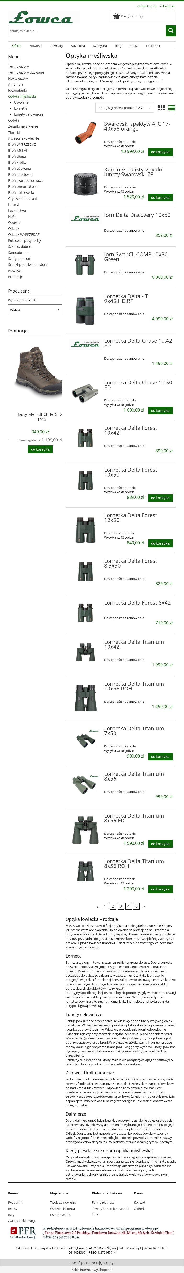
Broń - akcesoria (21, 192)
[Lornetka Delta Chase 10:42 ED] (85, 344)
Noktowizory (18, 78)
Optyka (13, 120)
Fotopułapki (17, 90)
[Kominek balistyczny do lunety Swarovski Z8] (85, 184)
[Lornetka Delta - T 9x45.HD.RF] (85, 310)
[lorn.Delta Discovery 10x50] (85, 218)
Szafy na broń (19, 258)
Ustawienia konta (62, 1208)
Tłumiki (14, 132)
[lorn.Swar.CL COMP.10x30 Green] (85, 264)
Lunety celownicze (28, 114)
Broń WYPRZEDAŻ (22, 144)
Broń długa (17, 156)
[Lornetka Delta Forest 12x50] (85, 529)
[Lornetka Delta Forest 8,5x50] (85, 571)
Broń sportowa (20, 174)
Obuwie (14, 222)
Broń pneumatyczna (24, 186)
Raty (11, 1214)
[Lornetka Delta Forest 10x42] (85, 438)
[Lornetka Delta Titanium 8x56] (85, 784)
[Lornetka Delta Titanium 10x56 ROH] (85, 698)
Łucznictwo (17, 210)
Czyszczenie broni (22, 198)
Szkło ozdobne (19, 246)
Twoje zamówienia (63, 1202)
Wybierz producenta (22, 300)
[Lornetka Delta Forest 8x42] (85, 613)
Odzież (13, 228)
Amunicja (15, 84)
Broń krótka (17, 162)
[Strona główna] (44, 16)
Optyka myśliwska (22, 96)
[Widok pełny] (171, 107)
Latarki (13, 204)
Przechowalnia (60, 1214)
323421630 (151, 1248)
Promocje (15, 276)
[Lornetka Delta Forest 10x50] (85, 480)
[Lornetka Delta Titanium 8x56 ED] (85, 830)
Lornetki (20, 108)
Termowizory (18, 66)
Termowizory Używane (26, 72)
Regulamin (15, 1202)
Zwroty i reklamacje (22, 1220)
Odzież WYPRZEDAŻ (24, 234)
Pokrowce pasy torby (24, 240)
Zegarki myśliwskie (23, 126)
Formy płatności (103, 1202)
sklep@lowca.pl (130, 1248)
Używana (21, 102)
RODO (12, 1208)
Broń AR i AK (18, 150)
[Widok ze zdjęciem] (161, 107)
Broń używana (19, 168)
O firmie (139, 1208)
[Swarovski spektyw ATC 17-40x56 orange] (85, 134)
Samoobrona (18, 252)
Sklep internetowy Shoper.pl (92, 1269)
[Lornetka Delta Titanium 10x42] (85, 652)
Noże (12, 216)
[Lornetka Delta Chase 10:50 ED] (85, 393)
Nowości (15, 270)
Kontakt (139, 1202)
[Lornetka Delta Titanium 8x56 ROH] (85, 871)
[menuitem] (16, 46)
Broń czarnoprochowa (25, 180)
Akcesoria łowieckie (23, 138)
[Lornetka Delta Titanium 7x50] (85, 738)
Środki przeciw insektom (27, 264)
